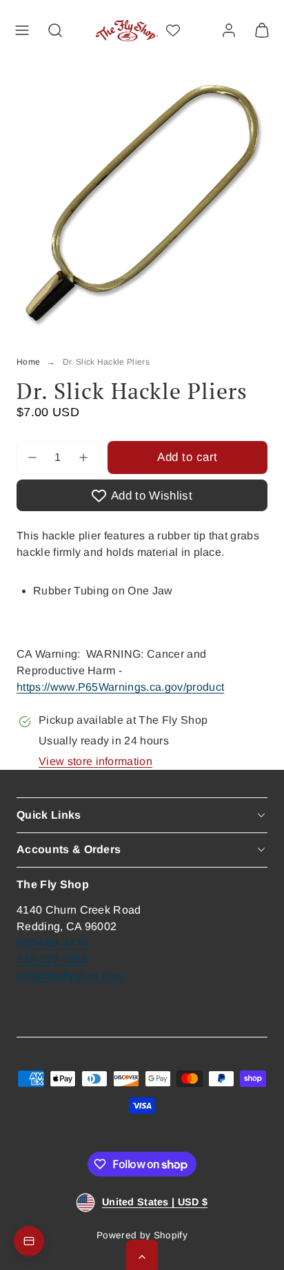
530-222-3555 (52, 959)
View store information (95, 761)
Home (28, 362)
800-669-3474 (52, 943)
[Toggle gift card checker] (29, 1241)
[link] (228, 30)
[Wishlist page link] (173, 30)
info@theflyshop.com (70, 976)
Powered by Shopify (142, 1235)
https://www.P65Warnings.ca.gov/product (120, 687)
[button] (22, 30)
